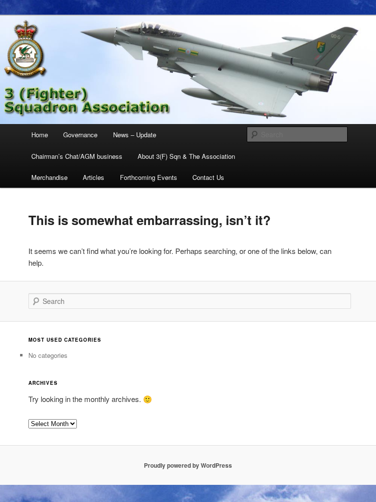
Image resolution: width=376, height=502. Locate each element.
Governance (80, 134)
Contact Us (208, 177)
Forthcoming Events (148, 177)
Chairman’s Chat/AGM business (76, 156)
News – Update (134, 134)
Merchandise (49, 177)
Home (39, 134)
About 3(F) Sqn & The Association (186, 156)
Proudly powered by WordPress (188, 465)
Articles (93, 177)
